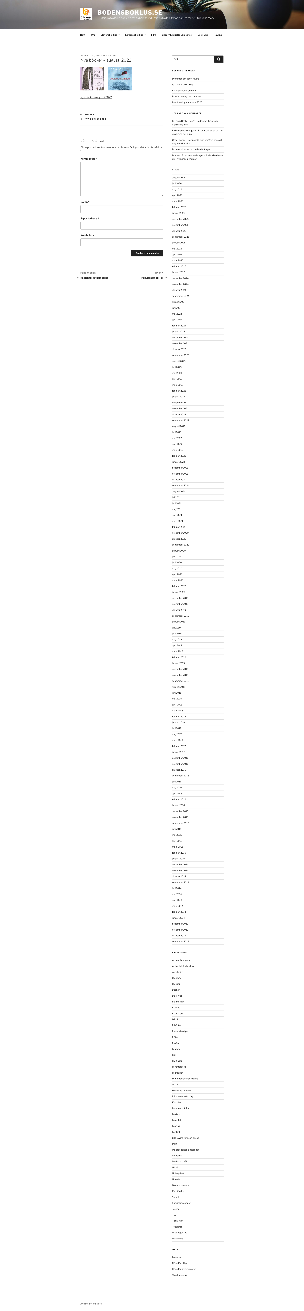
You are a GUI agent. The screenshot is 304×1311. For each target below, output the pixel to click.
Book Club (203, 34)
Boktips (176, 1007)
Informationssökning (182, 1096)
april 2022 (177, 444)
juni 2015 (176, 829)
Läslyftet (176, 1120)
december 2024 (180, 278)
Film (153, 34)
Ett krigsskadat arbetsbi (184, 90)
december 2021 (180, 467)
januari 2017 (178, 752)
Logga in (176, 1257)
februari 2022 (179, 455)
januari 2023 (178, 396)
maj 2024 (177, 313)
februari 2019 (179, 657)
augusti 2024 (179, 301)
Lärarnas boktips (134, 34)
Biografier (177, 977)
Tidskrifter (177, 1220)
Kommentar (88, 158)
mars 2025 (177, 260)
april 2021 (177, 515)
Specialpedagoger (181, 1203)
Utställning (177, 1238)
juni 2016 (176, 781)
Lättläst (176, 1132)
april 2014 (177, 900)
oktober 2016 (179, 769)
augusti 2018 (178, 687)
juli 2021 (176, 497)
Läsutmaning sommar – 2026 (187, 102)
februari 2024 (179, 325)
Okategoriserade (180, 1185)
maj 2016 (177, 787)
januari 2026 (178, 213)
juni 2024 (177, 307)
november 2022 (180, 408)
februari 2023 (179, 390)
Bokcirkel (177, 995)
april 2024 (177, 319)
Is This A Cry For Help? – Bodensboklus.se (193, 121)
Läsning (176, 1126)
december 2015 (180, 811)
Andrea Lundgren (181, 960)
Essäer (175, 1043)
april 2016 (177, 793)
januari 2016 (178, 805)
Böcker (89, 114)
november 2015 (180, 817)
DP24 (175, 1019)
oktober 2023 (179, 349)
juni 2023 (177, 367)
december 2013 (180, 923)
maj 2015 (177, 834)
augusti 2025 (179, 242)
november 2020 (180, 532)
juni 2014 (176, 888)
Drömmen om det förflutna (185, 78)
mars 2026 (177, 201)
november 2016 (180, 763)
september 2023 (180, 355)
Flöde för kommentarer (184, 1269)
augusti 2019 (178, 621)
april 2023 (177, 378)
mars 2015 (177, 846)
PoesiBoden (178, 1191)
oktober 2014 (179, 876)
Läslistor (176, 1114)
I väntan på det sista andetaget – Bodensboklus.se (197, 155)
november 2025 (180, 224)
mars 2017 (177, 740)
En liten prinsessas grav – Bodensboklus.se (193, 130)
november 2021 (180, 473)
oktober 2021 (179, 479)
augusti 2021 (178, 491)
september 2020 (180, 544)
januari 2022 (178, 461)
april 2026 (177, 195)
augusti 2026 (179, 177)
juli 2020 (176, 556)
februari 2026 (179, 207)
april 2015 (177, 840)
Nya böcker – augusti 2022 (96, 97)
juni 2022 (176, 432)
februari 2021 (179, 527)
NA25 (175, 1167)
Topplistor (177, 1226)
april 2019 (177, 645)
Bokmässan (178, 1001)
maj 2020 (177, 568)
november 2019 (180, 604)
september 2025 (180, 236)
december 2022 (180, 402)
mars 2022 (177, 450)
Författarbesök (179, 1066)
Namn (84, 202)
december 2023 (180, 337)
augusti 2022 (178, 426)
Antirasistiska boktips (183, 966)
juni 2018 (176, 692)
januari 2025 (178, 272)
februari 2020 (179, 586)
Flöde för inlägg (179, 1263)
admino (111, 55)
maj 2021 (177, 509)
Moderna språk (179, 1161)
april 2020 (177, 574)
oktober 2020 (179, 538)
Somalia (176, 1197)
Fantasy (176, 1049)
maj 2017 (177, 734)
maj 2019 (177, 639)
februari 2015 (179, 852)
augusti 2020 (179, 550)
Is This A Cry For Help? (183, 84)
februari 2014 (179, 911)
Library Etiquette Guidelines (177, 34)
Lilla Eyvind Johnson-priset (185, 1137)
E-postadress (89, 218)
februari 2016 (179, 799)
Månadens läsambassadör (185, 1149)
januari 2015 (178, 858)
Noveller (176, 1179)
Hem (82, 34)
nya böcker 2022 (95, 119)
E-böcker (176, 1025)
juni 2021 (176, 503)
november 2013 (180, 929)
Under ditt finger (202, 149)
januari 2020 (178, 592)
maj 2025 (177, 248)
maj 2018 (177, 698)
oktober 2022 (179, 414)
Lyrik (174, 1143)
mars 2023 (177, 384)
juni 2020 (177, 562)
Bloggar (176, 983)
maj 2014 (177, 894)
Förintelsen (177, 1072)
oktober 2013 (179, 935)
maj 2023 (177, 373)
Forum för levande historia (185, 1078)
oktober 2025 (179, 231)
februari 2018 (179, 716)
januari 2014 (178, 917)
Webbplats (87, 235)
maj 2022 (177, 438)
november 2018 (180, 675)
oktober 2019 (179, 610)
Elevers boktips (109, 34)
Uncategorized (179, 1232)
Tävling (218, 34)
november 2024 (180, 284)
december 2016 (180, 757)
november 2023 (180, 343)
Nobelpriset (178, 1173)
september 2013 (180, 941)
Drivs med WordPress (90, 1303)
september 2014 (180, 882)
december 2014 (180, 864)
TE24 (175, 1214)
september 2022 (180, 420)
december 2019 (180, 598)
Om (93, 34)
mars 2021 (177, 521)
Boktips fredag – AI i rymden (186, 96)
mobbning (177, 1155)
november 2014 (180, 870)
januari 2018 (178, 722)
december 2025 (180, 219)
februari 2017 (179, 746)
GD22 (175, 1084)
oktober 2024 (179, 290)
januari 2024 (178, 331)
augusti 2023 (179, 361)
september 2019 (180, 615)
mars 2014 (177, 906)
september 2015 (180, 823)
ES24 (175, 1037)
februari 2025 (179, 266)
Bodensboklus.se (130, 12)
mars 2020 (178, 580)
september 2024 (180, 296)
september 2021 (180, 485)
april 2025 (177, 254)
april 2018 (177, 704)
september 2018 (180, 680)
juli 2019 (176, 627)
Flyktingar (177, 1060)
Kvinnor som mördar (186, 158)
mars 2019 (177, 651)
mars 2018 (177, 710)
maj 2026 (177, 189)
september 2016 (180, 775)
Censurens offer (180, 124)
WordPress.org (179, 1275)
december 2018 (180, 669)
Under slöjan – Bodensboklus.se (188, 140)
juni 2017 (176, 728)
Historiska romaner (181, 1090)
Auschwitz (177, 972)
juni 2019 (176, 633)
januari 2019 (178, 663)
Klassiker (176, 1102)
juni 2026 (177, 183)
